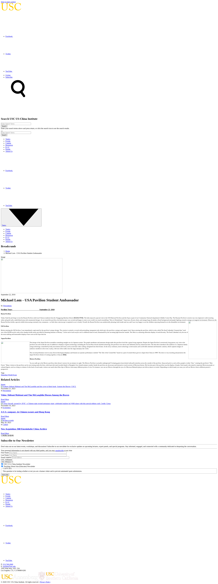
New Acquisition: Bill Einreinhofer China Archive (24, 429)
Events (7, 141)
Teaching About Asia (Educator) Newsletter (19, 466)
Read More (5, 399)
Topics (7, 139)
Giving (7, 75)
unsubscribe (59, 450)
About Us (8, 151)
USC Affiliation (6, 460)
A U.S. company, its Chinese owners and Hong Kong (25, 412)
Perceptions (7, 306)
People (7, 149)
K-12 (7, 147)
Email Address (6, 457)
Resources (9, 145)
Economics (7, 408)
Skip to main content (8, 2)
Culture (5, 424)
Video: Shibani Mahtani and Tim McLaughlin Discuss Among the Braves (35, 395)
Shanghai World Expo (9, 375)
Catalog (8, 143)
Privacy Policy (45, 582)
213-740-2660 (8, 564)
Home (7, 251)
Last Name (5, 455)
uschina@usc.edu (9, 566)
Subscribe (8, 77)
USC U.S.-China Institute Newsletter (17, 464)
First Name (5, 453)
